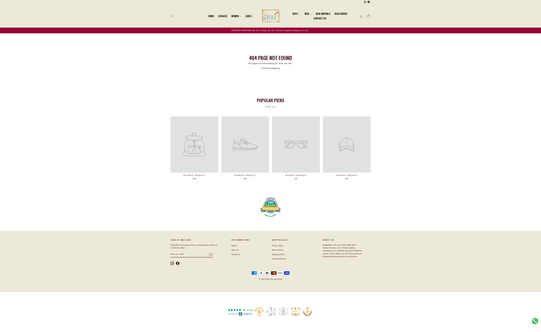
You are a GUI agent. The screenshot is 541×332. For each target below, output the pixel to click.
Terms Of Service (279, 258)
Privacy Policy (277, 245)
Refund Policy (277, 250)
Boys (295, 13)
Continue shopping (270, 68)
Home (211, 16)
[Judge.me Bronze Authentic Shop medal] (295, 311)
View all (270, 107)
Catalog (222, 16)
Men (307, 13)
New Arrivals (323, 13)
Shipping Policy (278, 254)
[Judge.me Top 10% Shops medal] (307, 311)
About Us (235, 250)
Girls (249, 16)
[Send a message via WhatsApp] (535, 321)
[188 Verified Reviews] (270, 218)
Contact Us (320, 18)
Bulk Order (341, 13)
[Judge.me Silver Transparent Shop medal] (271, 311)
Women (235, 16)
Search (234, 245)
